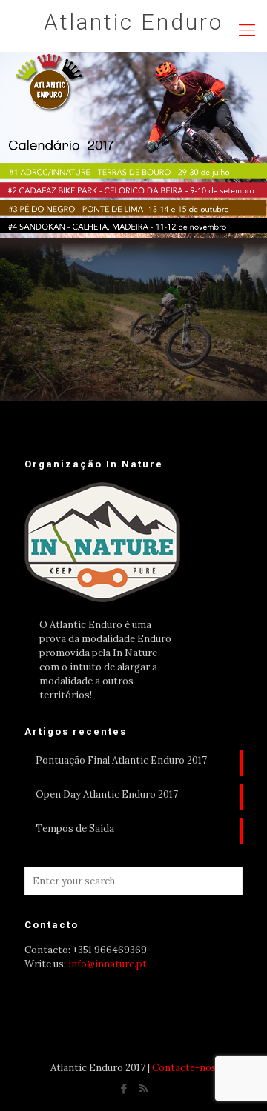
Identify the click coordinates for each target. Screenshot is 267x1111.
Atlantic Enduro (133, 22)
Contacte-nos (184, 1067)
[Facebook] (123, 1088)
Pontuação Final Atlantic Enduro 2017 (121, 760)
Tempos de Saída (75, 828)
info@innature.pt (107, 964)
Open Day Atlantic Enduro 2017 (107, 794)
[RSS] (143, 1088)
